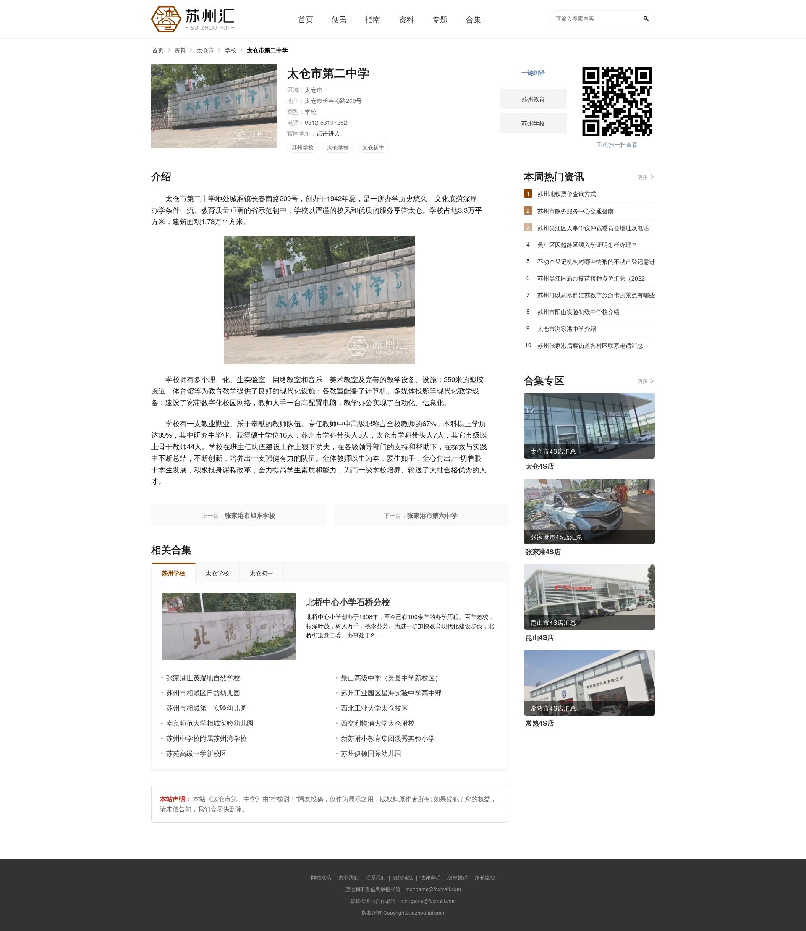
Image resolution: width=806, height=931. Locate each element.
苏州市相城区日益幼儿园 (203, 693)
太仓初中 (373, 147)
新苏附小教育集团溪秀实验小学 (388, 738)
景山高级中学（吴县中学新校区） (391, 677)
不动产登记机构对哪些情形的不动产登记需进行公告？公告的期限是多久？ (596, 263)
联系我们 (376, 877)
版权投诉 (457, 877)
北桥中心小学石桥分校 (348, 601)
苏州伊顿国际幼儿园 (371, 753)
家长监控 (485, 877)
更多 (643, 176)
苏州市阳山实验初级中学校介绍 (578, 311)
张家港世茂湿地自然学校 (203, 677)
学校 (230, 50)
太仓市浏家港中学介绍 (566, 328)
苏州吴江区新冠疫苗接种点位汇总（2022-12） (592, 280)
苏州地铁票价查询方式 (566, 193)
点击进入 (328, 133)
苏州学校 (303, 147)
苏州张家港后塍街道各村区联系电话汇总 (590, 345)
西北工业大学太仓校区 (374, 708)
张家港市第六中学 (432, 515)
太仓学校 (338, 147)
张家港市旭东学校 (250, 515)
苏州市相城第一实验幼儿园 (206, 708)
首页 (158, 50)
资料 (180, 50)
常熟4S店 (540, 723)
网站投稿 (321, 877)
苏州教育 (533, 98)
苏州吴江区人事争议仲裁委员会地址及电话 (593, 227)
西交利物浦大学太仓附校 (378, 723)
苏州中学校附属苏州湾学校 (206, 738)
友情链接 (403, 877)
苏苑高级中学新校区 (196, 753)
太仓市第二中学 (267, 50)
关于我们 (348, 877)
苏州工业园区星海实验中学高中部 (391, 693)
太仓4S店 (540, 466)
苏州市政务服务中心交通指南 (575, 211)
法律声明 (430, 877)
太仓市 (205, 50)
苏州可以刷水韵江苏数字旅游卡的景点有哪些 (596, 295)
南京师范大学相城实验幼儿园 (210, 723)
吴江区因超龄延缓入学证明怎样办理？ (587, 244)
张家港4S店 (543, 552)
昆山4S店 (540, 637)
